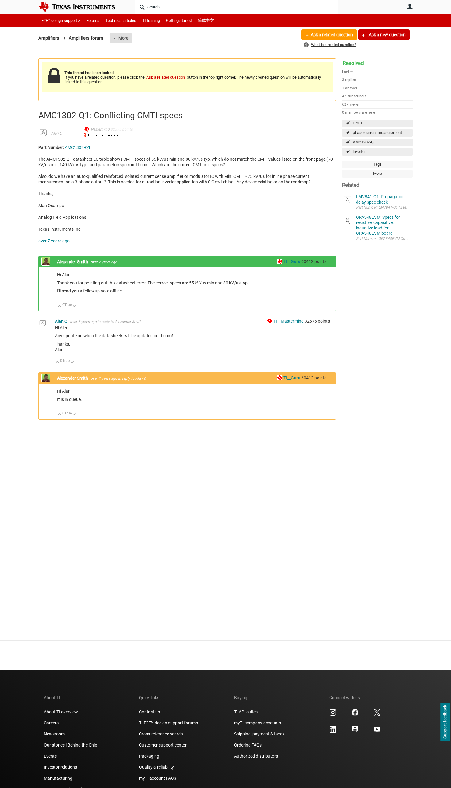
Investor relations (60, 767)
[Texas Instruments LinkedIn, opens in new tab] (333, 731)
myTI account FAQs (157, 778)
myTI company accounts (257, 722)
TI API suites (246, 711)
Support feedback (444, 722)
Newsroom (54, 733)
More (123, 38)
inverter (359, 151)
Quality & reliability (156, 767)
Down (74, 306)
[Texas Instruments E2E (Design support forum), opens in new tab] (355, 731)
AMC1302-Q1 (364, 142)
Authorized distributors (256, 756)
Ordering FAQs (248, 745)
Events (50, 756)
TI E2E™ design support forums (168, 722)
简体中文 (206, 20)
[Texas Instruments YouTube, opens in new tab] (377, 731)
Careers (51, 722)
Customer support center (163, 745)
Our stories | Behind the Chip (70, 745)
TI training (151, 20)
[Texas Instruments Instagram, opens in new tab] (333, 714)
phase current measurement (377, 132)
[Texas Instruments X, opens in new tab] (377, 714)
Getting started (179, 20)
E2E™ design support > (60, 20)
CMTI (357, 123)
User (410, 6)
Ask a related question (332, 34)
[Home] (81, 7)
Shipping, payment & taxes (259, 733)
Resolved (353, 63)
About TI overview (61, 711)
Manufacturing (58, 778)
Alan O (56, 133)
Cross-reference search (161, 733)
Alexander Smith (73, 261)
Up (59, 306)
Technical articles (121, 20)
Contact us (149, 711)
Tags (377, 164)
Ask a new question (387, 34)
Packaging (149, 756)
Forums (92, 20)
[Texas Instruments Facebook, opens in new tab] (355, 714)
